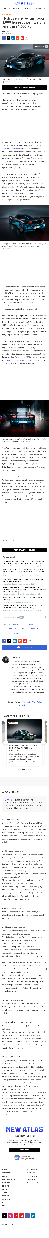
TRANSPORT (37, 8)
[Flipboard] (22, 38)
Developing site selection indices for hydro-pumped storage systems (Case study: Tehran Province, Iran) (22, 606)
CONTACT (6, 1199)
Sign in (8, 799)
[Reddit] (17, 38)
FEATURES (6, 1183)
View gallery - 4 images (24, 87)
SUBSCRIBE (6, 1173)
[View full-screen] (46, 46)
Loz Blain (15, 657)
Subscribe (24, 1150)
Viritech (12, 540)
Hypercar (29, 624)
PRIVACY (5, 1196)
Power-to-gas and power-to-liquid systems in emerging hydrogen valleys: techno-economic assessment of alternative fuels (24, 562)
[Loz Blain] (5, 659)
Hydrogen (13, 633)
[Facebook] (4, 38)
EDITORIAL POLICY (9, 1179)
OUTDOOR (26, 8)
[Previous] (5, 742)
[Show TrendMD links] (45, 617)
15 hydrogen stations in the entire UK (21, 360)
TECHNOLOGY (32, 1176)
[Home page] (24, 4)
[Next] (43, 742)
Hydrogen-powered (30, 629)
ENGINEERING (14, 8)
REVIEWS (5, 1186)
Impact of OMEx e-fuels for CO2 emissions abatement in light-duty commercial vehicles (23, 580)
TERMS (5, 1192)
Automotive (6, 14)
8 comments (26, 647)
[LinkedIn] (13, 38)
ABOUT (5, 1176)
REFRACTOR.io (32, 1183)
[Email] (26, 38)
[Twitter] (8, 38)
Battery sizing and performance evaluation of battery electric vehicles (23, 598)
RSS (3, 1202)
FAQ (3, 1206)
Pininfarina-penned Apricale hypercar (18, 97)
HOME (4, 1169)
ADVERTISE (6, 1189)
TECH (4, 8)
